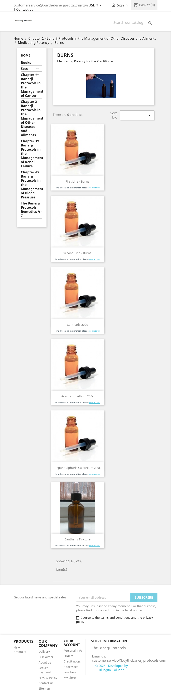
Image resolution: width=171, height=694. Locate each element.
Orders (68, 656)
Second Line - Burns (77, 253)
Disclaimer (46, 657)
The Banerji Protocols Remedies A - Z (31, 209)
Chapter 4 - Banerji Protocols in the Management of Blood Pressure (31, 184)
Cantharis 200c (77, 325)
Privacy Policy (48, 678)
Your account (72, 643)
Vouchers (70, 672)
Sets (24, 69)
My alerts (70, 678)
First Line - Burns (77, 181)
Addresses (71, 667)
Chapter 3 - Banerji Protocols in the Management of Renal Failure (31, 153)
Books (26, 63)
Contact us (24, 9)
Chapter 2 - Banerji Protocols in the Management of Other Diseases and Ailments (31, 118)
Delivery (44, 652)
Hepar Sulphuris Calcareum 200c (77, 468)
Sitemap (44, 688)
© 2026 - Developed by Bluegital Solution (111, 668)
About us (45, 662)
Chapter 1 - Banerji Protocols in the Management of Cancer (31, 85)
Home (25, 55)
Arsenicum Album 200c (77, 396)
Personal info (73, 650)
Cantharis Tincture (77, 539)
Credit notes (72, 661)
